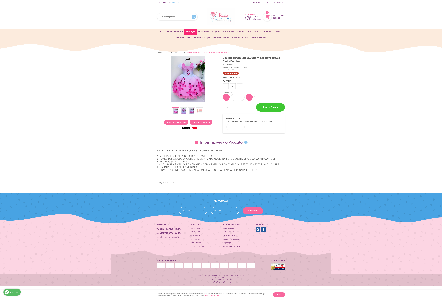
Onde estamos (195, 243)
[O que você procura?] (194, 17)
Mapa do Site (195, 235)
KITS (249, 32)
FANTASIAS (278, 32)
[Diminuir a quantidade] (226, 97)
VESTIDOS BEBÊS (183, 38)
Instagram (281, 2)
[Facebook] (263, 229)
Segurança (227, 243)
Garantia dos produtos (231, 239)
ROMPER (257, 32)
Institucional (195, 224)
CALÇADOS (216, 32)
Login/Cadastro (256, 2)
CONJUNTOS (228, 32)
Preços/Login (270, 107)
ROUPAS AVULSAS (258, 38)
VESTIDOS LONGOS (221, 38)
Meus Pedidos (269, 2)
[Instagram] (258, 229)
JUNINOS (267, 32)
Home (162, 32)
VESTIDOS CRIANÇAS (201, 38)
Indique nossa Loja (197, 246)
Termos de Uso (228, 232)
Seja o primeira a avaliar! (232, 77)
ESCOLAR (240, 32)
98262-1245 (254, 17)
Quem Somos (195, 239)
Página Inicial (195, 228)
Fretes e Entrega (229, 235)
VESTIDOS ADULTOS (240, 38)
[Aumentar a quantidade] (249, 97)
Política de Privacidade (231, 246)
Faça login (175, 2)
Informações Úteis (231, 224)
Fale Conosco (195, 232)
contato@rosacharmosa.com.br (169, 237)
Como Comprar (228, 228)
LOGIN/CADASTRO (175, 32)
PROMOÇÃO (190, 32)
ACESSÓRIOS (203, 32)
